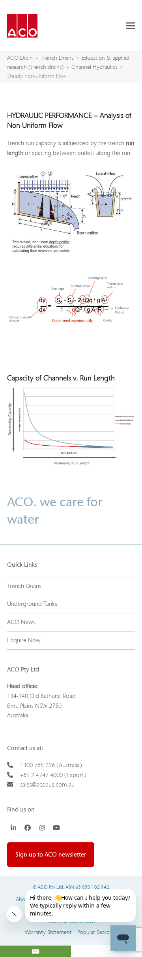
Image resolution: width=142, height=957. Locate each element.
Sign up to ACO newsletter (50, 855)
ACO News (21, 622)
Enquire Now (24, 640)
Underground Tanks (32, 604)
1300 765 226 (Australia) (51, 765)
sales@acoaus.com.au (47, 785)
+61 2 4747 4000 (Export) (53, 775)
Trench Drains (24, 586)
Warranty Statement (48, 932)
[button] (130, 25)
